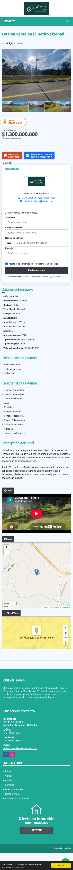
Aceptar (61, 865)
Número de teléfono (14, 238)
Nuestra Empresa (14, 789)
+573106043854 (28, 198)
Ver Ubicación (28, 637)
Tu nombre (10, 217)
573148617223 (48, 198)
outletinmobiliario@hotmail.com (38, 201)
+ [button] (6, 547)
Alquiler (9, 780)
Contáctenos (12, 794)
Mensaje (9, 248)
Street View (15, 122)
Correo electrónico (14, 227)
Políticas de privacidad (17, 798)
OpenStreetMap (63, 607)
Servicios (9, 785)
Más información (18, 867)
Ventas (9, 775)
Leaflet (45, 607)
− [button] (6, 552)
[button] (68, 51)
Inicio (8, 771)
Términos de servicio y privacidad (46, 277)
